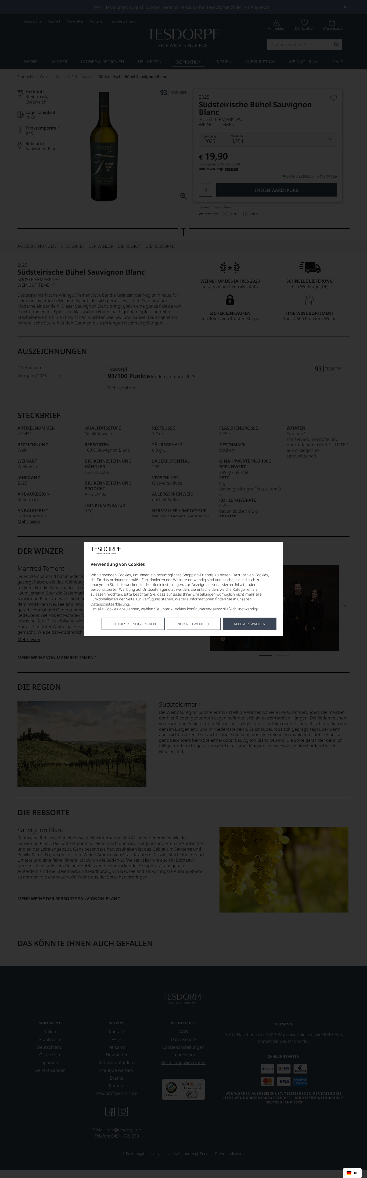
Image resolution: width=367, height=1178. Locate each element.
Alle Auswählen (249, 623)
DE (356, 1173)
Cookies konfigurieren (133, 623)
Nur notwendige (193, 623)
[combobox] (352, 1173)
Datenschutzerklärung (110, 603)
